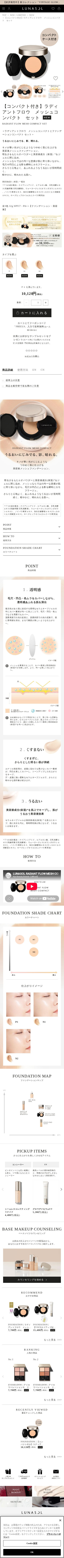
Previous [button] (3, 1189)
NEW (31, 15)
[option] (18, 1189)
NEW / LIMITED (18, 15)
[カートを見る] (59, 8)
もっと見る (50, 1340)
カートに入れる (33, 313)
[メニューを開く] (3, 8)
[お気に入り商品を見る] (53, 8)
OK (32, 1552)
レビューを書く (32, 356)
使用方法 (22, 369)
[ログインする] (9, 8)
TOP (4, 15)
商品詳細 (7, 369)
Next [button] (61, 1189)
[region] (32, 1537)
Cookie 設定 (32, 1543)
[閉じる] (60, 1520)
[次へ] (61, 1317)
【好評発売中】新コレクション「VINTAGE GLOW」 (32, 2)
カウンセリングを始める (31, 1279)
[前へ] (3, 1317)
